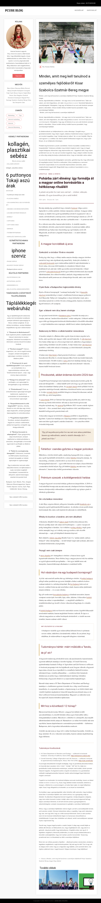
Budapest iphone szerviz (15, 265)
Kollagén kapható (13, 164)
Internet (10, 123)
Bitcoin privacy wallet (18, 161)
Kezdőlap (79, 10)
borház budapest (87, 578)
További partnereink (14, 232)
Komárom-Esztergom (15, 98)
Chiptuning (10, 221)
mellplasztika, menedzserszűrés (18, 289)
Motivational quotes (14, 281)
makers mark (63, 522)
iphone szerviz (12, 261)
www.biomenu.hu (12, 285)
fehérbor (74, 458)
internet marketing (14, 119)
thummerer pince (65, 315)
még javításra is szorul (71, 103)
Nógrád (24, 98)
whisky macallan (55, 538)
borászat (74, 208)
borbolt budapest (46, 610)
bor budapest (74, 584)
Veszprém (18, 102)
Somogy (9, 100)
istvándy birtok (71, 386)
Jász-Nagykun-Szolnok (21, 95)
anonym (60, 405)
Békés (23, 88)
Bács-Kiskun (11, 88)
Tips (20, 115)
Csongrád (27, 90)
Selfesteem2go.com (13, 277)
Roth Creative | (56, 901)
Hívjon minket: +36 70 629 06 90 (86, 3)
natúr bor (9, 190)
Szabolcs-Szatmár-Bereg (20, 100)
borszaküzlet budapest (61, 594)
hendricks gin (85, 504)
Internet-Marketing (14, 127)
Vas (14, 102)
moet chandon (45, 555)
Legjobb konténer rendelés (16, 213)
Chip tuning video (13, 225)
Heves (11, 95)
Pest (28, 98)
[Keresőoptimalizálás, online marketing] (14, 13)
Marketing (11, 115)
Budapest (20, 90)
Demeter (67, 416)
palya (65, 361)
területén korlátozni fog (51, 782)
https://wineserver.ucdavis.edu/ (80, 755)
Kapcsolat (92, 10)
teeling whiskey (76, 527)
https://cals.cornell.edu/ (86, 760)
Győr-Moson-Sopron (16, 93)
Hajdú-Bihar (27, 93)
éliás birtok (53, 355)
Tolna (29, 100)
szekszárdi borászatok (46, 263)
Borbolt (10, 217)
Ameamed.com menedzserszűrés (18, 209)
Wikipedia (10, 228)
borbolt (89, 597)
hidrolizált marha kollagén (16, 236)
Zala (23, 102)
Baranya (18, 88)
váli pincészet (86, 339)
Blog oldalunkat (12, 53)
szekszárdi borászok (53, 271)
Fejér (8, 93)
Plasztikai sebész (13, 198)
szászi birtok (45, 399)
